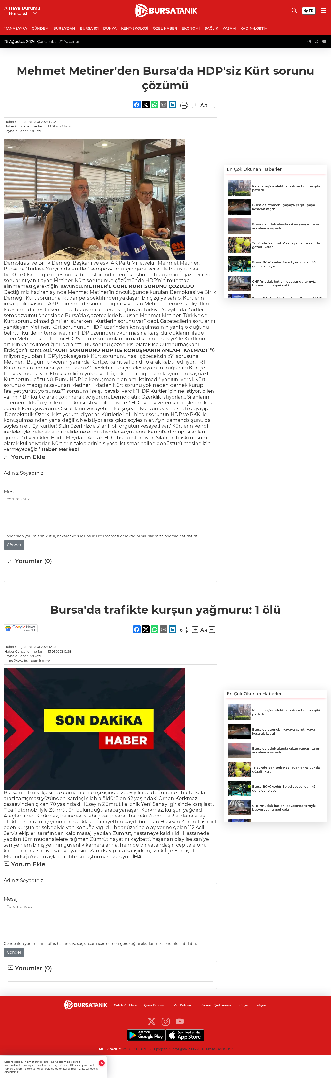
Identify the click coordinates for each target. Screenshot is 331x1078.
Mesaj (11, 492)
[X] (151, 1021)
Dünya (110, 28)
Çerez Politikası (155, 1005)
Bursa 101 (89, 28)
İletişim (260, 1005)
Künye (243, 1005)
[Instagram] (165, 1021)
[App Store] (185, 1035)
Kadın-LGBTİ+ (253, 28)
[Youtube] (179, 1021)
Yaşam (229, 28)
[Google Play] (146, 1035)
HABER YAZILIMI (110, 1049)
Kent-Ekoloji (134, 28)
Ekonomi (191, 28)
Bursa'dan (64, 28)
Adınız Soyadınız (23, 473)
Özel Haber (165, 28)
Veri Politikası (183, 1005)
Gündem (40, 28)
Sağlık (211, 28)
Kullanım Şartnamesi (216, 1005)
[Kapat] (102, 1063)
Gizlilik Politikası (125, 1005)
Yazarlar (71, 41)
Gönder (14, 545)
